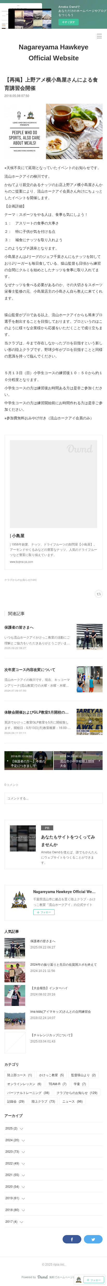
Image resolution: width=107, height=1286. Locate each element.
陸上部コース (19, 1075)
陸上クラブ (43, 1101)
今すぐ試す (68, 22)
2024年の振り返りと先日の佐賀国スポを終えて (63, 964)
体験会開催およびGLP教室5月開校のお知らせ (41, 712)
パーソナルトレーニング (28, 1092)
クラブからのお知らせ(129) (20, 580)
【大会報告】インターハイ (49, 988)
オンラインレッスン (24, 1083)
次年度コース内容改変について (29, 669)
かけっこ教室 (51, 1075)
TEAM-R (57, 1083)
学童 (80, 1083)
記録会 (15, 1101)
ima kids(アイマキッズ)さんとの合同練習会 (60, 1011)
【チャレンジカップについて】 (52, 1035)
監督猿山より (83, 1075)
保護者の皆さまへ (19, 627)
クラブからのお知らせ (77, 1092)
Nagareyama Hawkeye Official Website (53, 52)
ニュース (72, 1101)
